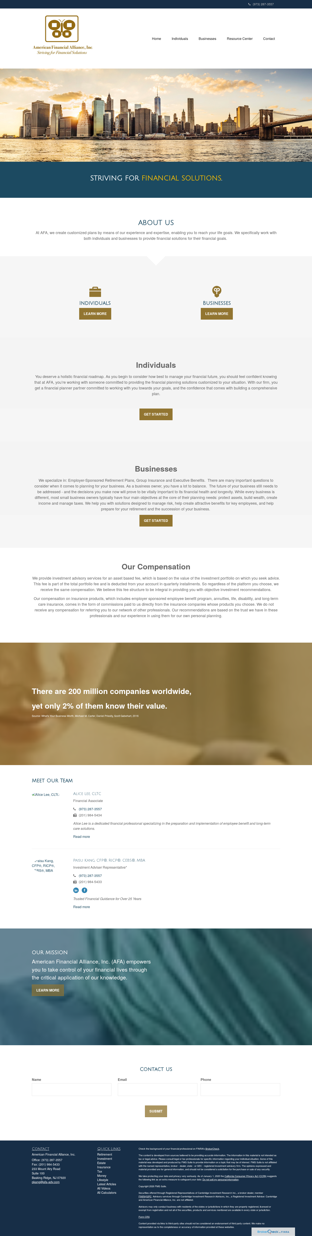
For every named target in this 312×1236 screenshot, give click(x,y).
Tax (99, 1171)
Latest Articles (106, 1184)
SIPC (149, 1196)
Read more (81, 836)
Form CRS (144, 1216)
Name (36, 1079)
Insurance (104, 1167)
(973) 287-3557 (263, 4)
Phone (206, 1079)
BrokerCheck (212, 1148)
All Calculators (106, 1192)
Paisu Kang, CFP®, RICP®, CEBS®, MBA (109, 860)
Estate (101, 1163)
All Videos (103, 1188)
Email (122, 1079)
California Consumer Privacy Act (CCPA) (246, 1176)
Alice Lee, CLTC (87, 794)
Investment (104, 1158)
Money (101, 1175)
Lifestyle (102, 1180)
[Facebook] (85, 890)
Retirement (104, 1154)
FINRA (142, 1196)
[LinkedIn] (77, 890)
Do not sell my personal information (220, 1179)
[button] (179, 39)
